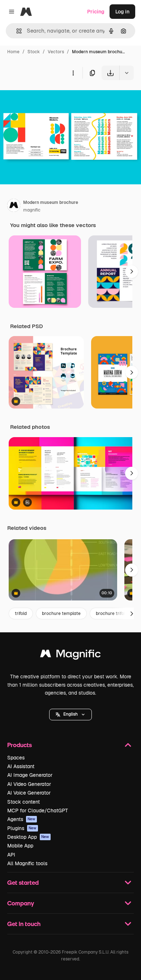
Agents (21, 819)
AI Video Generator (29, 784)
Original (46, 96)
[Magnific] (70, 655)
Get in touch (23, 923)
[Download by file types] (126, 73)
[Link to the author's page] (13, 206)
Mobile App (20, 845)
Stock (33, 52)
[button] (70, 714)
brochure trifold (112, 613)
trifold (21, 613)
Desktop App (28, 837)
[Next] (131, 271)
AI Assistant (20, 766)
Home (13, 52)
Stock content (23, 802)
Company (20, 903)
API (11, 854)
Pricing (95, 11)
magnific (31, 210)
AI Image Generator (29, 775)
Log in (122, 11)
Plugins (22, 828)
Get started (23, 882)
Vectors (56, 52)
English (70, 714)
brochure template (61, 613)
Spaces (16, 757)
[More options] (73, 73)
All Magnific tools (27, 863)
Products (19, 745)
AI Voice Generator (29, 793)
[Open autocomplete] (16, 31)
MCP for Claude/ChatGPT (37, 810)
